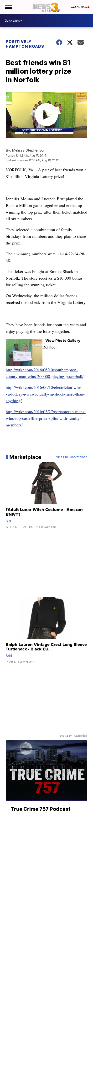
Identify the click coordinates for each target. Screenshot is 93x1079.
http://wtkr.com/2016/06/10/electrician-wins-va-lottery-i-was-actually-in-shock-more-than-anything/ (45, 393)
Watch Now (79, 7)
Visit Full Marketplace (71, 457)
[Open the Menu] (8, 7)
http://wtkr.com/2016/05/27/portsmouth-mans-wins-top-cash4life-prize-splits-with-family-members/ (46, 418)
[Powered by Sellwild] (80, 736)
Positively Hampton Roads (25, 44)
